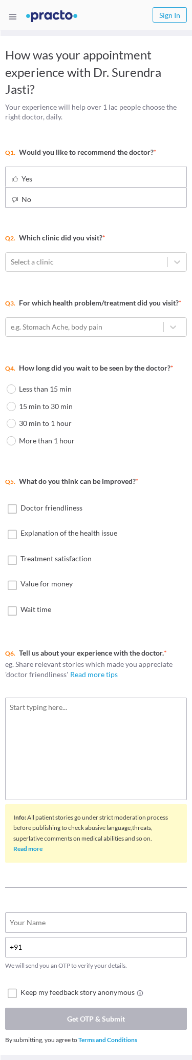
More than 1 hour (47, 440)
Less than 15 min (45, 388)
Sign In (169, 15)
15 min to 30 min (46, 406)
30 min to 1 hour (45, 423)
